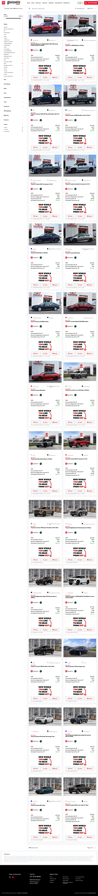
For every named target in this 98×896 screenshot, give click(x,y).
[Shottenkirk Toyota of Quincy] (14, 3)
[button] (60, 25)
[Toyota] (3, 2)
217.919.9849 (92, 3)
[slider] (5, 18)
